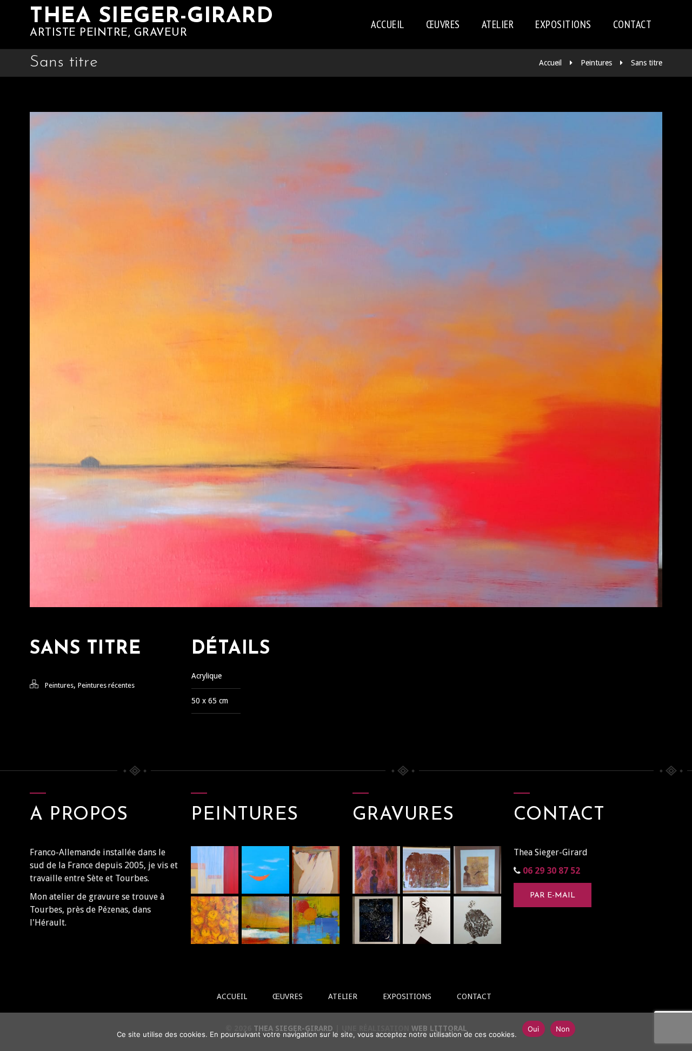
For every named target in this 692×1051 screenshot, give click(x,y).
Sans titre (646, 62)
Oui (534, 1029)
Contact (632, 24)
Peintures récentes (106, 685)
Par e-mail (552, 896)
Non (563, 1029)
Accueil (387, 24)
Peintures (596, 62)
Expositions (563, 24)
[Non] (678, 1032)
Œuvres (443, 24)
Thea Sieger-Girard (151, 17)
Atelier (498, 24)
